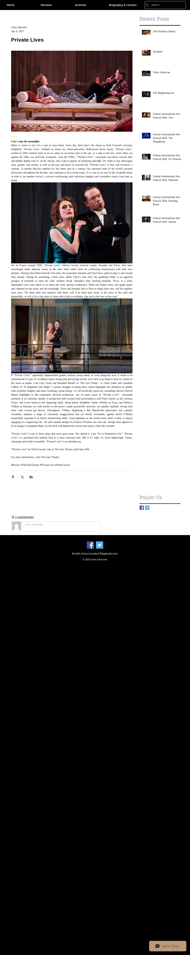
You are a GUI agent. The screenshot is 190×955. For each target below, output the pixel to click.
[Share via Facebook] (13, 477)
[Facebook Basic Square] (142, 508)
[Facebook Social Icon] (90, 545)
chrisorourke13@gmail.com (99, 553)
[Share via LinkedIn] (31, 477)
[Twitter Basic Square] (147, 508)
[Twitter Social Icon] (99, 545)
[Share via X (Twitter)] (22, 477)
